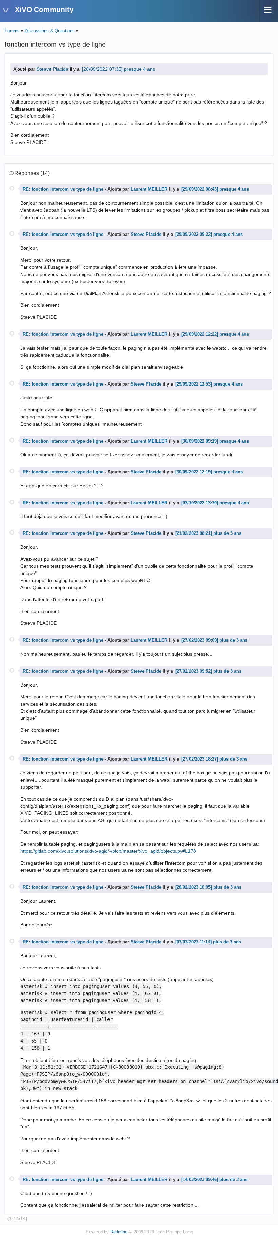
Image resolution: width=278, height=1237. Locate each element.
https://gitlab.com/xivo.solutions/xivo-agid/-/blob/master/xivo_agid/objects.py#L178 (108, 851)
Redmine (118, 1232)
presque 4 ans (139, 69)
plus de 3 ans (227, 533)
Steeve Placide (52, 69)
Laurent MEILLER (149, 189)
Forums (12, 31)
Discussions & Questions (50, 31)
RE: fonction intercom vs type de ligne (63, 189)
